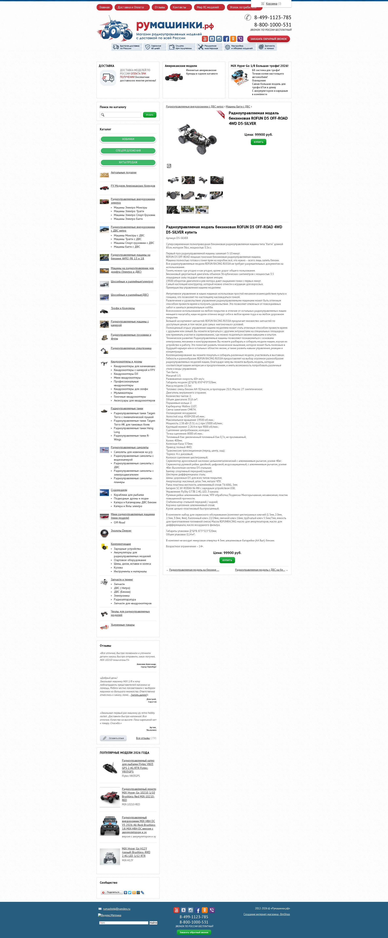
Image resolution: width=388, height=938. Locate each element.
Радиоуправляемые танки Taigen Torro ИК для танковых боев (134, 422)
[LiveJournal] (142, 892)
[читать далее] (139, 695)
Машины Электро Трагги (129, 211)
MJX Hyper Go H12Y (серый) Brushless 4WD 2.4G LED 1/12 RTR (136, 852)
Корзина (271, 3)
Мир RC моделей (208, 7)
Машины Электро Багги (128, 219)
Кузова (118, 567)
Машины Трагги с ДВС (127, 239)
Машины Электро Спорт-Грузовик (134, 215)
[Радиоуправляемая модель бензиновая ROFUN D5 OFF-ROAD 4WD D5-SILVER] (195, 139)
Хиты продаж (128, 162)
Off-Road (119, 522)
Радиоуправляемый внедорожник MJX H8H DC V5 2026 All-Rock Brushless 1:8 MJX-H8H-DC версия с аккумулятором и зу (138, 825)
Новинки (128, 139)
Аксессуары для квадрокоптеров (134, 400)
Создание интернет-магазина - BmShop (267, 914)
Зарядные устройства (127, 549)
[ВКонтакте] (125, 892)
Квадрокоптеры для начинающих (134, 366)
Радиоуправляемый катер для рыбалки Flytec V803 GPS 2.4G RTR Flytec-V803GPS (138, 766)
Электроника (122, 595)
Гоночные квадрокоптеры (130, 396)
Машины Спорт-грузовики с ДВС (134, 243)
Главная (105, 7)
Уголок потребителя (243, 7)
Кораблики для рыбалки (129, 495)
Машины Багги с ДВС (127, 246)
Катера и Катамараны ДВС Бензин (135, 502)
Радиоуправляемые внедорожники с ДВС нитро (195, 106)
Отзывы (160, 7)
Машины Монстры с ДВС (129, 235)
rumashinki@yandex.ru (116, 909)
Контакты (179, 7)
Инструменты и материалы (130, 571)
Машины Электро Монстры (130, 207)
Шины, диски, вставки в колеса (132, 563)
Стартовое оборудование (130, 560)
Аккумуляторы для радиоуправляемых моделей (132, 554)
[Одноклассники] (134, 892)
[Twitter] (130, 892)
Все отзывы (143, 738)
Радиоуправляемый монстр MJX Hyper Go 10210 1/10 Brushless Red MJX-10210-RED (139, 794)
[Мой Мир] (138, 892)
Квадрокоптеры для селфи (131, 389)
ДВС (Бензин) (122, 592)
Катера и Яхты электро (128, 506)
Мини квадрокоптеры (127, 377)
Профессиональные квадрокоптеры (126, 383)
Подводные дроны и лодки (131, 498)
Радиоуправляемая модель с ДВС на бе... (260, 570)
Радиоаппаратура (125, 599)
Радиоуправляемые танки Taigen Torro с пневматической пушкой (134, 415)
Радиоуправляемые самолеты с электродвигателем (134, 472)
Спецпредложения (128, 150)
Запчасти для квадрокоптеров (133, 603)
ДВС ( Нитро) (122, 588)
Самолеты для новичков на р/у (133, 452)
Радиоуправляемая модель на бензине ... (194, 570)
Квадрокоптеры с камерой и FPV (134, 370)
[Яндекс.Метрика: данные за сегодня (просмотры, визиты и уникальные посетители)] (109, 915)
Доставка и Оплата (131, 7)
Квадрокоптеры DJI (126, 374)
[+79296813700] (240, 41)
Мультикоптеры (123, 393)
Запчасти (119, 584)
